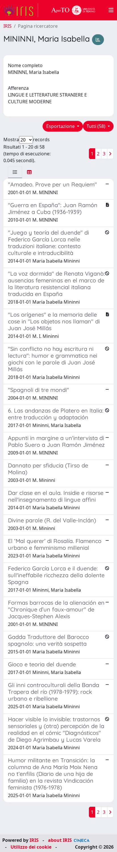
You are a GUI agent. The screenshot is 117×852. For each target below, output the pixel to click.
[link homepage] (20, 10)
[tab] (15, 172)
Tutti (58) (96, 126)
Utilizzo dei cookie (31, 847)
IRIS (7, 26)
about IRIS (60, 840)
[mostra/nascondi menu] (111, 10)
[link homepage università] (73, 10)
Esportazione (61, 126)
